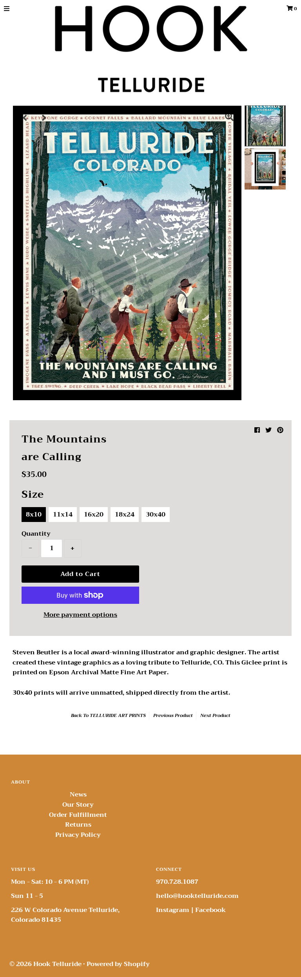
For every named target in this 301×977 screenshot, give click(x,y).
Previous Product (173, 715)
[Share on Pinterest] (280, 430)
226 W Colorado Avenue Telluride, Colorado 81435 (65, 915)
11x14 (63, 514)
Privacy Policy (78, 834)
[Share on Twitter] (268, 430)
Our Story (78, 804)
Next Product (215, 715)
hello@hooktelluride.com (197, 895)
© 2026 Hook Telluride (45, 964)
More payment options (80, 615)
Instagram (172, 910)
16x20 (93, 514)
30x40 (155, 514)
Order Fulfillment (78, 814)
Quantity (36, 534)
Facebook (210, 910)
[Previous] (25, 117)
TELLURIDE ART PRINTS (118, 715)
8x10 (34, 514)
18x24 (124, 514)
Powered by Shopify (118, 964)
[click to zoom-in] (229, 117)
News (78, 794)
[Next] (44, 117)
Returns (78, 824)
